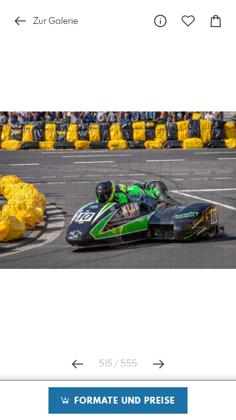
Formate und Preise (123, 401)
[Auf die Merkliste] (188, 21)
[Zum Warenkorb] (215, 21)
